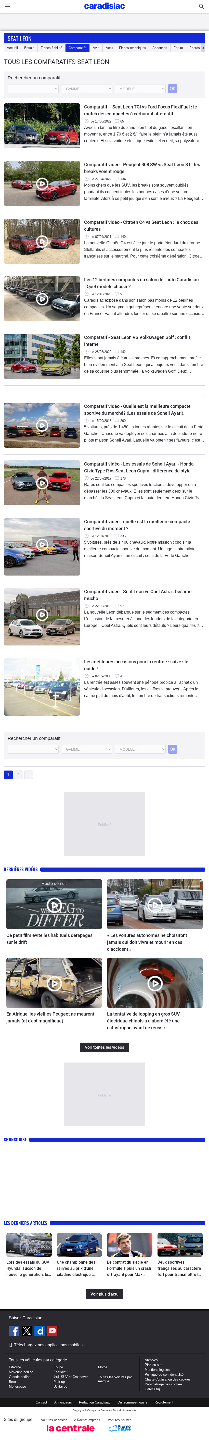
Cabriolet (60, 1372)
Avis (96, 48)
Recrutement (163, 1402)
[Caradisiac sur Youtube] (52, 1331)
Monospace (17, 1386)
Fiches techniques (132, 48)
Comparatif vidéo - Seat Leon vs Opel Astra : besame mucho (138, 595)
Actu (109, 48)
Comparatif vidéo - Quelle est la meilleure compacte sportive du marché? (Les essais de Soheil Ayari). (137, 410)
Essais (29, 48)
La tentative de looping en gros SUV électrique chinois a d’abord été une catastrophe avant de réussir (143, 1020)
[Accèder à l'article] (54, 904)
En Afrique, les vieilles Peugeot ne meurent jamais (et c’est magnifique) (50, 1017)
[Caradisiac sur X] (27, 1331)
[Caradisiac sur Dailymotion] (40, 1331)
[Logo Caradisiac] (104, 10)
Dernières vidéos (21, 869)
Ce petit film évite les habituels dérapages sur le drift (49, 939)
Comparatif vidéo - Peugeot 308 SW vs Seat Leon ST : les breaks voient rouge (142, 168)
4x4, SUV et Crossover (71, 1377)
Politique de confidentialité (164, 1374)
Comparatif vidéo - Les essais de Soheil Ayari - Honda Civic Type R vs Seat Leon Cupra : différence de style (139, 467)
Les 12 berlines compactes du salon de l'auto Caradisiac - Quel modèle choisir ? (141, 283)
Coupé (58, 1367)
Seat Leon (20, 38)
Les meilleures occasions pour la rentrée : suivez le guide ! (136, 665)
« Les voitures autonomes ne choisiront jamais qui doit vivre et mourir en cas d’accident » (147, 942)
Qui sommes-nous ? (132, 1402)
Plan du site (153, 1365)
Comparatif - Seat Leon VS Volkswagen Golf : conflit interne (137, 341)
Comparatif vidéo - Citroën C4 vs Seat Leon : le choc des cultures (141, 225)
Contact (41, 1402)
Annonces (159, 48)
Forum (178, 48)
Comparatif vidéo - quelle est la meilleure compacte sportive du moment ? (137, 525)
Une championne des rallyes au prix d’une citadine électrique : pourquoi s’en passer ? (77, 1269)
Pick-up (59, 1382)
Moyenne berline (21, 1372)
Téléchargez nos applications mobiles (48, 1345)
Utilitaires (60, 1386)
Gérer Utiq (152, 1389)
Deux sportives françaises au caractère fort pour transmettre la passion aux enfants (179, 1269)
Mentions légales (157, 1370)
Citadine (15, 1367)
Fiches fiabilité (51, 48)
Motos (102, 1367)
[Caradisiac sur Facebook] (14, 1331)
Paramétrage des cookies (163, 1384)
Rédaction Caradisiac (94, 1402)
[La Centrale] (70, 1433)
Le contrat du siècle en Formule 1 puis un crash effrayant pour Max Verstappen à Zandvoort (129, 1269)
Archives (151, 1360)
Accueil (12, 48)
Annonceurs (63, 1402)
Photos (194, 48)
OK (173, 89)
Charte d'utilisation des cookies (168, 1379)
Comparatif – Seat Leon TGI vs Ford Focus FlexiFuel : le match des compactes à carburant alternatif (140, 110)
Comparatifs (77, 48)
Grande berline (19, 1377)
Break (13, 1382)
